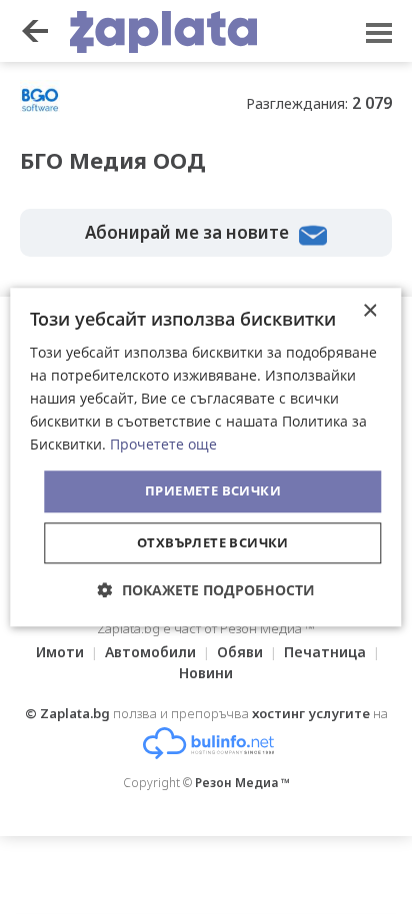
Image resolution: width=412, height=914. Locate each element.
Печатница (325, 651)
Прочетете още (163, 445)
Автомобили (150, 651)
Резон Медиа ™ (242, 782)
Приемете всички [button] (213, 491)
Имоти (60, 651)
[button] (206, 589)
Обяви (240, 651)
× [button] (369, 311)
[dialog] (205, 457)
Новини (206, 672)
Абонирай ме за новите (187, 232)
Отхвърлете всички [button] (213, 542)
